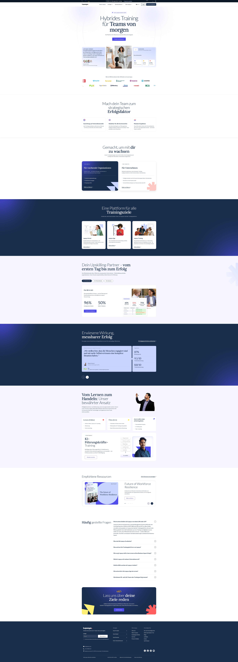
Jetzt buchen (119, 609)
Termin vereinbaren (151, 4)
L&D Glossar (146, 640)
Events (145, 638)
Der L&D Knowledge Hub (149, 630)
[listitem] (119, 359)
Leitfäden (146, 636)
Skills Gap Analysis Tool (149, 632)
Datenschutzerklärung (138, 657)
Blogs (145, 634)
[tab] (98, 281)
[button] (110, 4)
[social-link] (145, 651)
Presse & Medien (135, 638)
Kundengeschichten (136, 634)
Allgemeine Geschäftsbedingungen (125, 657)
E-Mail (85, 633)
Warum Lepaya (135, 632)
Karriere (133, 636)
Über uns (133, 630)
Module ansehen (91, 457)
